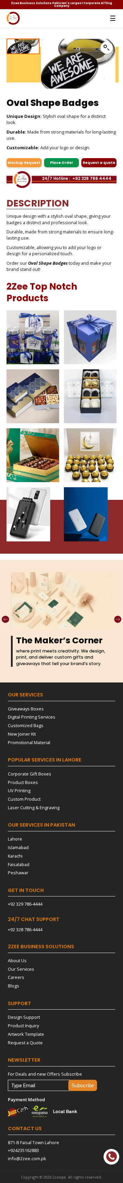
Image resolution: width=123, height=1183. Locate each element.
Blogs (13, 986)
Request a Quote (25, 1043)
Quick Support (111, 1157)
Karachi (15, 856)
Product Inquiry (23, 1026)
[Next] (118, 619)
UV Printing (19, 790)
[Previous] (5, 619)
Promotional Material (29, 742)
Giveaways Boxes (26, 709)
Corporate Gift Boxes (29, 774)
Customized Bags (25, 725)
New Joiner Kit (22, 734)
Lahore (15, 839)
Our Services (21, 969)
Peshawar (18, 873)
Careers (16, 977)
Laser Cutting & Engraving (33, 807)
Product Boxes (23, 782)
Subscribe (82, 1085)
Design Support (24, 1017)
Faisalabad (18, 864)
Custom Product (24, 799)
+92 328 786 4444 (91, 179)
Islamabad (18, 847)
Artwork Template (26, 1034)
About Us (17, 960)
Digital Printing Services (31, 717)
